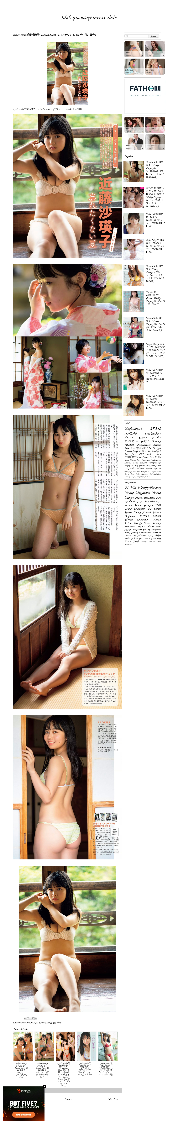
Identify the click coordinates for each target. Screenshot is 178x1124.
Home (68, 1099)
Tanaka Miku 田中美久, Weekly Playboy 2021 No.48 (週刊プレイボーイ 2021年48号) (155, 324)
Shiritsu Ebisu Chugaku (135, 463)
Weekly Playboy (149, 488)
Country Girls (148, 457)
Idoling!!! (156, 451)
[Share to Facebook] (33, 1018)
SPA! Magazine (146, 501)
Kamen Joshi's (155, 466)
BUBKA (144, 516)
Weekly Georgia (131, 541)
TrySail (149, 468)
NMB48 (130, 433)
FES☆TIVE (24, 1023)
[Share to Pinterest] (35, 1018)
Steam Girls (143, 466)
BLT (158, 498)
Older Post (112, 1099)
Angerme (157, 445)
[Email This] (25, 1018)
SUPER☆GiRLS (136, 441)
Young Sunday (131, 532)
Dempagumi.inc (143, 445)
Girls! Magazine (137, 538)
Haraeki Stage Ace (131, 477)
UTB (158, 505)
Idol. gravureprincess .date (89, 17)
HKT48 (128, 437)
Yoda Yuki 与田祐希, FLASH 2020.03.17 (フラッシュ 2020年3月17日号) (155, 220)
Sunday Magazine (148, 541)
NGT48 (156, 437)
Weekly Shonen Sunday (147, 523)
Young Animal (142, 512)
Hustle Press (154, 526)
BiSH (126, 474)
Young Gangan (143, 505)
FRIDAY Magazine (144, 498)
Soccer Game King (153, 538)
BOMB (157, 516)
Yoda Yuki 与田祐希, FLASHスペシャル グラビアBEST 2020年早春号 (155, 376)
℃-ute (139, 457)
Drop (136, 466)
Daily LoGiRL (147, 535)
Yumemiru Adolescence (151, 460)
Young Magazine (137, 493)
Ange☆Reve (156, 472)
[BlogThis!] (28, 1018)
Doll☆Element (137, 468)
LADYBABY (129, 457)
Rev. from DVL (134, 454)
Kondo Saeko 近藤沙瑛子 (50, 1023)
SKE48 (143, 437)
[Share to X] (30, 1018)
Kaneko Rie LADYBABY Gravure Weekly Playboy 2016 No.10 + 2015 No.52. (155, 298)
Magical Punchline (141, 451)
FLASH (34, 1023)
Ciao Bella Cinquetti (139, 474)
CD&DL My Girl (132, 535)
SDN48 (147, 477)
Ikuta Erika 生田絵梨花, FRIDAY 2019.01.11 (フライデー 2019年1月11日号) (155, 246)
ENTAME (130, 501)
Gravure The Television (150, 532)
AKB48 (155, 429)
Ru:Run (141, 477)
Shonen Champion (136, 519)
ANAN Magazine (132, 529)
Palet (138, 472)
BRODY (141, 526)
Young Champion (134, 509)
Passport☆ (145, 472)
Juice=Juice (129, 448)
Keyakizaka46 (152, 433)
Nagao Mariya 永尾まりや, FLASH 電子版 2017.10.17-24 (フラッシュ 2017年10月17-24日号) (155, 350)
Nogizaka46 (133, 429)
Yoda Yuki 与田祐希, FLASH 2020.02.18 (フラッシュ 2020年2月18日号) (155, 402)
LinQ (126, 468)
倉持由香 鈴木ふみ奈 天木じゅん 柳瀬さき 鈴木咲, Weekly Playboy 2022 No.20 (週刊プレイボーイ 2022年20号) (155, 197)
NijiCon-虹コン (143, 448)
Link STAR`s (154, 454)
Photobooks (129, 526)
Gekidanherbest (155, 474)
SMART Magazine (152, 529)
